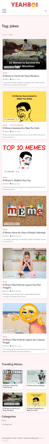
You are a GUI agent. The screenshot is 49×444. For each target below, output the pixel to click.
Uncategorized (16, 125)
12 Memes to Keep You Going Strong (10, 387)
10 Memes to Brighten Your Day (17, 180)
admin (6, 79)
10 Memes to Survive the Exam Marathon (21, 76)
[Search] (45, 11)
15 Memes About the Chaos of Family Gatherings (24, 233)
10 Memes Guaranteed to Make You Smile (21, 128)
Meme (5, 73)
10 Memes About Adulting (35, 386)
